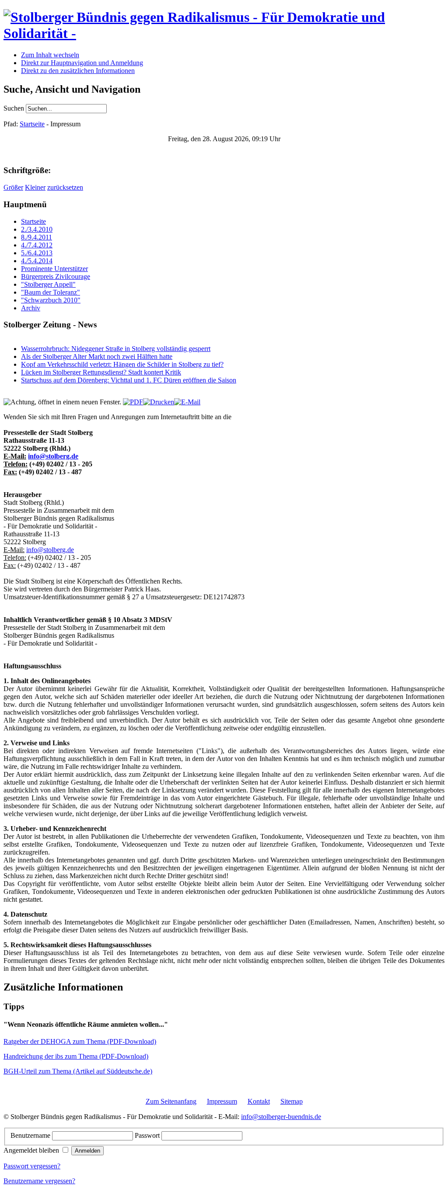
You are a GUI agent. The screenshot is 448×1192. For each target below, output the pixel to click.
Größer (13, 187)
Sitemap (291, 1101)
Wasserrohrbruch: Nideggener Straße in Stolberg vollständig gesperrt (115, 348)
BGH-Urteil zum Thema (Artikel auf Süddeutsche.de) (78, 1071)
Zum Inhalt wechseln (50, 55)
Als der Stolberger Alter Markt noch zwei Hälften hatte (96, 356)
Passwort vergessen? (32, 1166)
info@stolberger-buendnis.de (281, 1116)
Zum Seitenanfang (171, 1101)
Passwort (148, 1135)
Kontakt (259, 1101)
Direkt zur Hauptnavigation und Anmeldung (82, 62)
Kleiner (35, 187)
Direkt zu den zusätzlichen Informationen (78, 70)
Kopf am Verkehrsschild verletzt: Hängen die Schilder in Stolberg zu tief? (122, 364)
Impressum (222, 1101)
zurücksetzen (65, 187)
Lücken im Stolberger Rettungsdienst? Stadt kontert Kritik (101, 372)
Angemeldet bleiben (32, 1150)
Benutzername (31, 1135)
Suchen (15, 108)
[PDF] (133, 402)
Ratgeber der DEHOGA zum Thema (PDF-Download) (80, 1041)
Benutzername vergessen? (39, 1181)
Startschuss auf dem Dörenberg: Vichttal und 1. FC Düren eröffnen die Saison (128, 380)
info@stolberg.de (53, 456)
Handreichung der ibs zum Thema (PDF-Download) (76, 1056)
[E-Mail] (187, 402)
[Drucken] (158, 402)
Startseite (32, 124)
